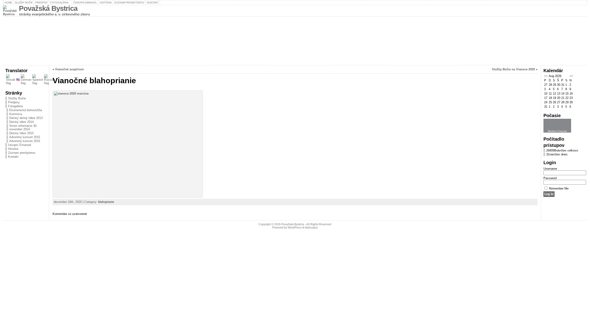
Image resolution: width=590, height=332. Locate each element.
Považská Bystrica (48, 8)
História (13, 149)
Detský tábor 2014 (21, 122)
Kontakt (13, 156)
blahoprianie (106, 202)
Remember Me (559, 188)
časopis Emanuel (19, 145)
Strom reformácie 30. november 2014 (23, 127)
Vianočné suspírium (69, 69)
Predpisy (14, 102)
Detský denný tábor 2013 (26, 118)
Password (550, 178)
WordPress (295, 227)
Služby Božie (17, 98)
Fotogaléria (15, 106)
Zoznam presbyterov (21, 152)
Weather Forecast (557, 131)
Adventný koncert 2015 (24, 137)
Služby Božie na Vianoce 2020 (513, 69)
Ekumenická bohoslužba (25, 110)
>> (571, 76)
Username (550, 168)
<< (546, 76)
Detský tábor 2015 (21, 133)
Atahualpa (311, 227)
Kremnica (15, 114)
